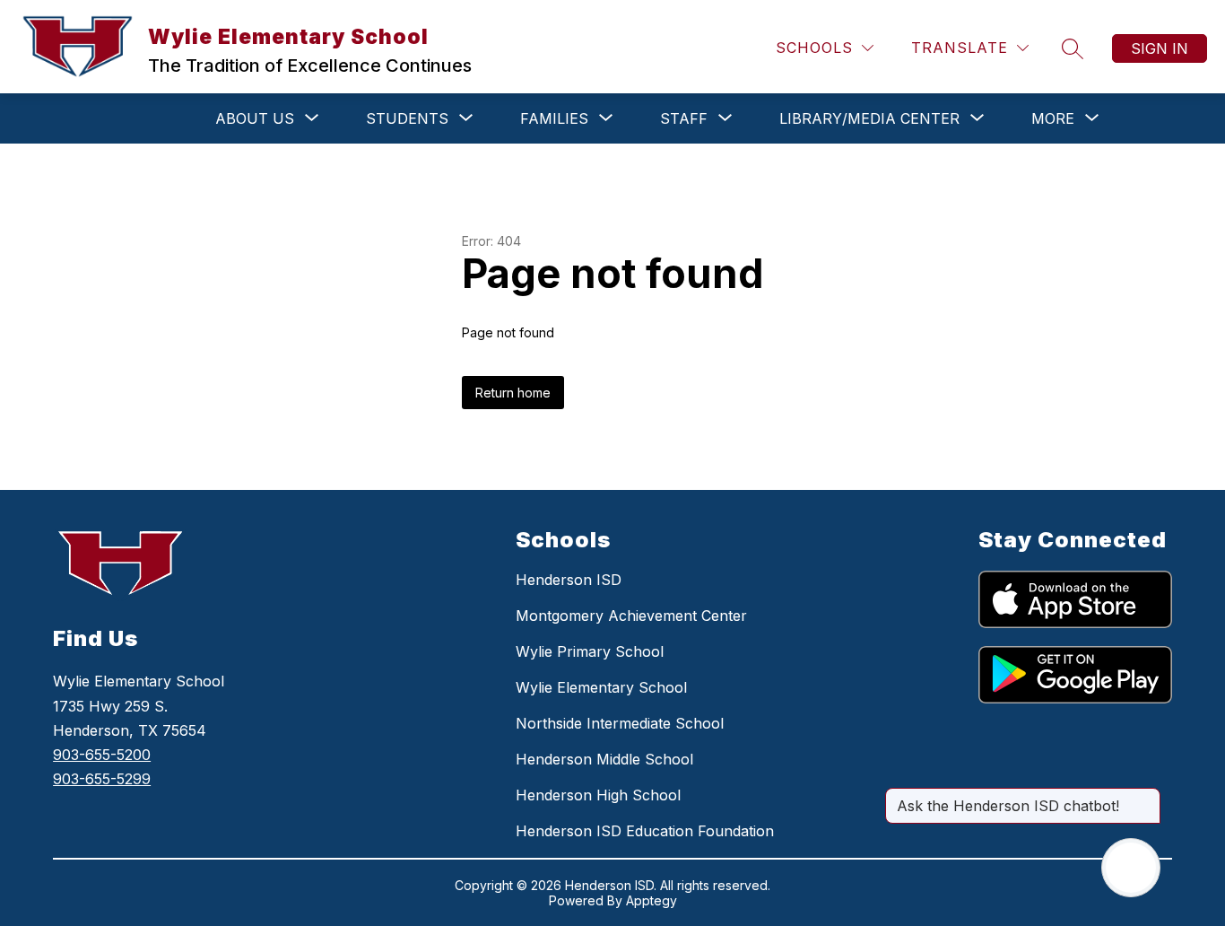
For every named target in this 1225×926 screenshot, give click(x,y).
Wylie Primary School (590, 651)
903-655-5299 (102, 779)
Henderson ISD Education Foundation (645, 831)
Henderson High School (598, 795)
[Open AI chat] (1131, 868)
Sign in (1159, 48)
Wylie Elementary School (601, 687)
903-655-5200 (102, 755)
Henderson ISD (568, 580)
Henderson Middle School (604, 759)
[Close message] (1146, 797)
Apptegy (651, 900)
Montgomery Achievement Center (631, 616)
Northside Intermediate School (620, 723)
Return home (513, 392)
